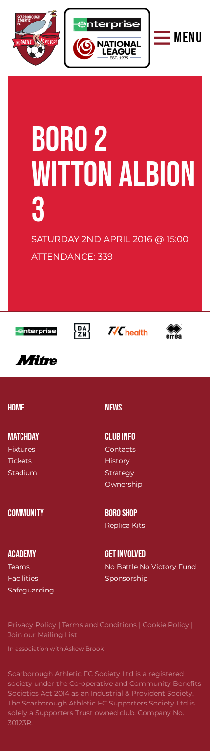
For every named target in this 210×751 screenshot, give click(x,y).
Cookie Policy (168, 624)
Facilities (23, 578)
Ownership (123, 484)
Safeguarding (31, 590)
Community (26, 513)
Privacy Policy (35, 624)
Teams (19, 566)
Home (16, 407)
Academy (22, 554)
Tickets (20, 460)
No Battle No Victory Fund (150, 566)
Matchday (23, 437)
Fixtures (21, 449)
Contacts (120, 449)
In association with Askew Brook (56, 648)
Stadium (22, 472)
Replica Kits (125, 525)
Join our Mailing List (42, 634)
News (113, 407)
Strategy (119, 472)
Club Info (120, 437)
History (117, 460)
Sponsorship (126, 578)
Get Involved (125, 554)
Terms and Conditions (102, 624)
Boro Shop (121, 513)
